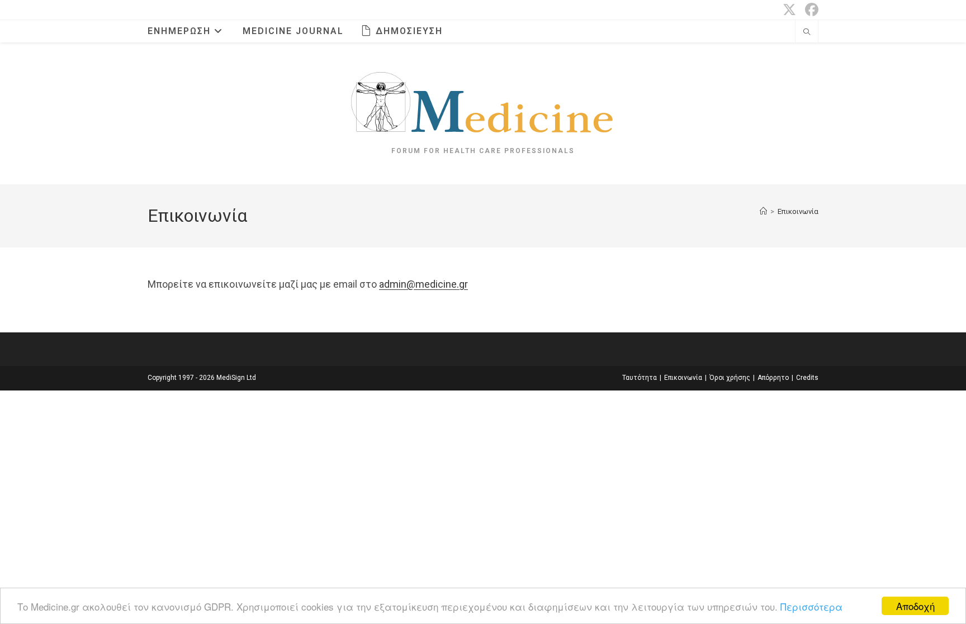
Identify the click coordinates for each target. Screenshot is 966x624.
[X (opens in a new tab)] (789, 9)
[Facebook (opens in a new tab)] (809, 9)
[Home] (763, 211)
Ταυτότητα (639, 378)
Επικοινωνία (798, 211)
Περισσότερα (811, 606)
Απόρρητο (773, 378)
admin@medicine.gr (423, 284)
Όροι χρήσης (729, 378)
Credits (807, 378)
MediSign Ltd (236, 378)
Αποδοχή (915, 606)
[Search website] (807, 33)
